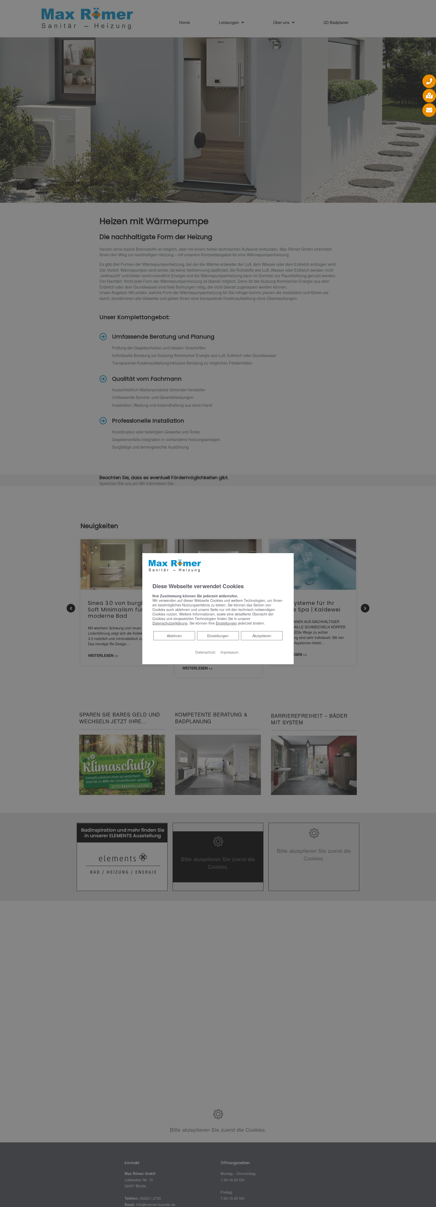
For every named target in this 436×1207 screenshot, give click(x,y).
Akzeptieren (261, 635)
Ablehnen (174, 635)
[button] (429, 81)
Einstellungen (218, 635)
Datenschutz (205, 652)
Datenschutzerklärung (169, 623)
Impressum (229, 652)
